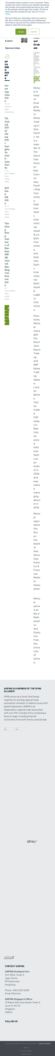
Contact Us (26, 1054)
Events (9, 41)
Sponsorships (12, 48)
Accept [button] (21, 31)
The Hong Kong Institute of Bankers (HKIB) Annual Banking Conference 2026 (7, 254)
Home (26, 1048)
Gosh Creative (45, 1044)
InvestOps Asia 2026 (7, 93)
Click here (16, 993)
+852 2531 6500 (20, 990)
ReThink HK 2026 (7, 195)
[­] (7, 1028)
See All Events (7, 315)
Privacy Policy (26, 1051)
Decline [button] (34, 31)
